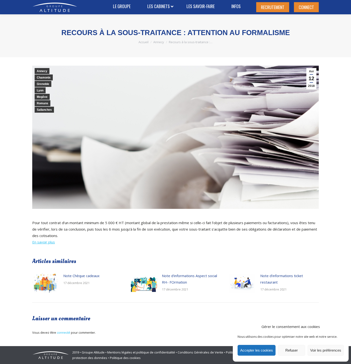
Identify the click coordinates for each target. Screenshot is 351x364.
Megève (42, 97)
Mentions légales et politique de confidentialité (141, 352)
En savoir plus (43, 242)
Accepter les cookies (256, 350)
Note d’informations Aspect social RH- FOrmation (189, 279)
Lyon (40, 90)
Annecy (42, 71)
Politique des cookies (125, 358)
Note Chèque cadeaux (81, 275)
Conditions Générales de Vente (200, 352)
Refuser (291, 350)
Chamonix (44, 77)
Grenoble (43, 84)
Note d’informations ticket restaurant (281, 279)
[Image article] (45, 283)
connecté (63, 332)
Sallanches (44, 109)
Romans (42, 103)
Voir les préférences (325, 350)
